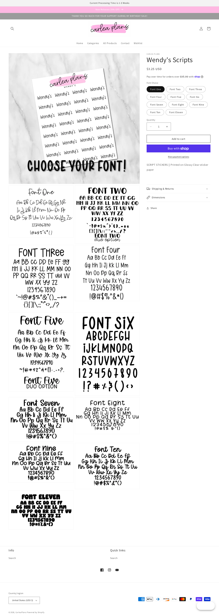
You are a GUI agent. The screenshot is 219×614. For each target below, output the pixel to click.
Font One (155, 89)
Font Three (195, 89)
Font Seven (156, 104)
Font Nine (198, 104)
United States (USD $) (22, 600)
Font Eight (178, 104)
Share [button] (154, 208)
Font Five (176, 96)
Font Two (175, 89)
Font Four (156, 96)
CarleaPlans (21, 612)
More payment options (178, 156)
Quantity (151, 119)
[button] (12, 28)
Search (12, 558)
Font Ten (155, 112)
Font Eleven (176, 112)
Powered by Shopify (35, 612)
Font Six (194, 96)
